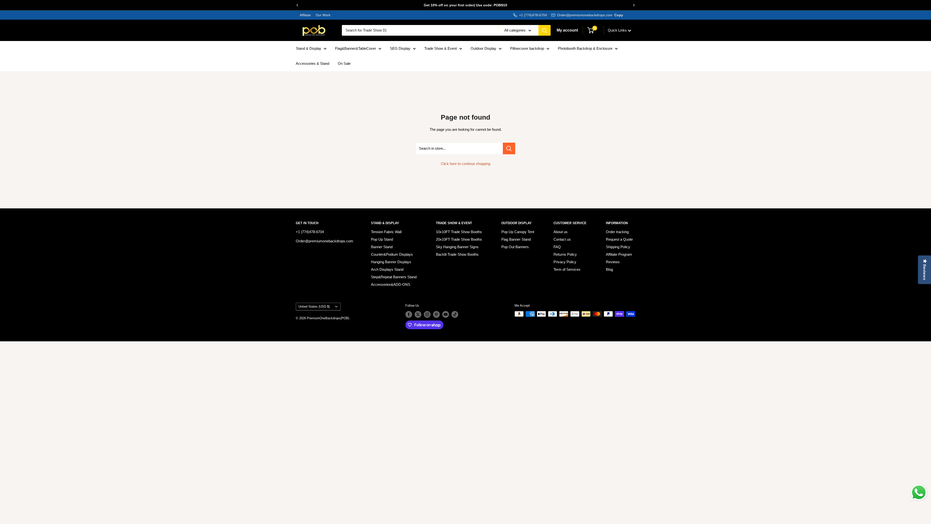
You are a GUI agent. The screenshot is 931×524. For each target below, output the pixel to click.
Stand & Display (308, 48)
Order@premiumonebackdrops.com (584, 15)
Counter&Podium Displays (392, 254)
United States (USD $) (314, 306)
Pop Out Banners (515, 247)
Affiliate (305, 15)
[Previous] (297, 5)
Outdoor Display (483, 48)
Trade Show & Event (440, 48)
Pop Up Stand (382, 239)
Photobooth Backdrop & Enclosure (585, 48)
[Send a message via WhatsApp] (919, 492)
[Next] (633, 5)
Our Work (322, 15)
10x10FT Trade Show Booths (459, 232)
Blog (609, 269)
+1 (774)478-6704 (533, 15)
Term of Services (567, 269)
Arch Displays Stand (387, 269)
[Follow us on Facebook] (408, 314)
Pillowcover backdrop (527, 48)
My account (567, 30)
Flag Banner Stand (516, 239)
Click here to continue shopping (465, 164)
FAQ (557, 247)
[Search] (544, 30)
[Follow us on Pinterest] (436, 314)
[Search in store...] (509, 148)
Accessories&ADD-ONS (390, 284)
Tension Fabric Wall (386, 232)
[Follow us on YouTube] (445, 314)
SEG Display (400, 48)
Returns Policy (565, 254)
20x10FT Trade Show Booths (459, 239)
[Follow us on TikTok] (454, 314)
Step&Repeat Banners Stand (394, 277)
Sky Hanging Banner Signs (457, 247)
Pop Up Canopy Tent (517, 232)
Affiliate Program (619, 254)
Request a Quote (619, 239)
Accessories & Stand (312, 63)
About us (561, 232)
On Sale (344, 63)
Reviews (613, 262)
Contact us (562, 239)
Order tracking (617, 232)
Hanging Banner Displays (391, 262)
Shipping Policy (618, 247)
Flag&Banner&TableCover (355, 48)
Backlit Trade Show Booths (457, 254)
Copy (618, 15)
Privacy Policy (565, 262)
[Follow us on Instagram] (427, 314)
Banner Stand (382, 247)
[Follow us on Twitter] (418, 314)
